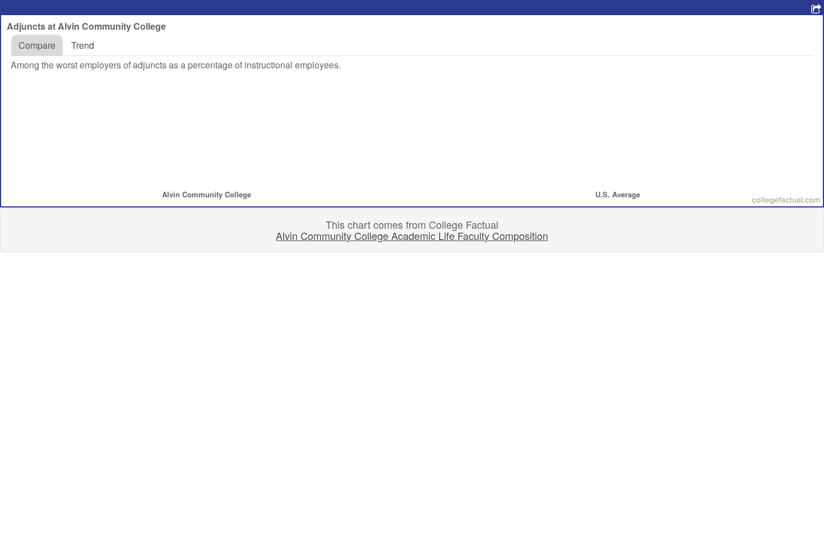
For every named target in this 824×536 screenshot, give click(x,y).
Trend (82, 45)
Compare (36, 45)
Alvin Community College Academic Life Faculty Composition (412, 235)
